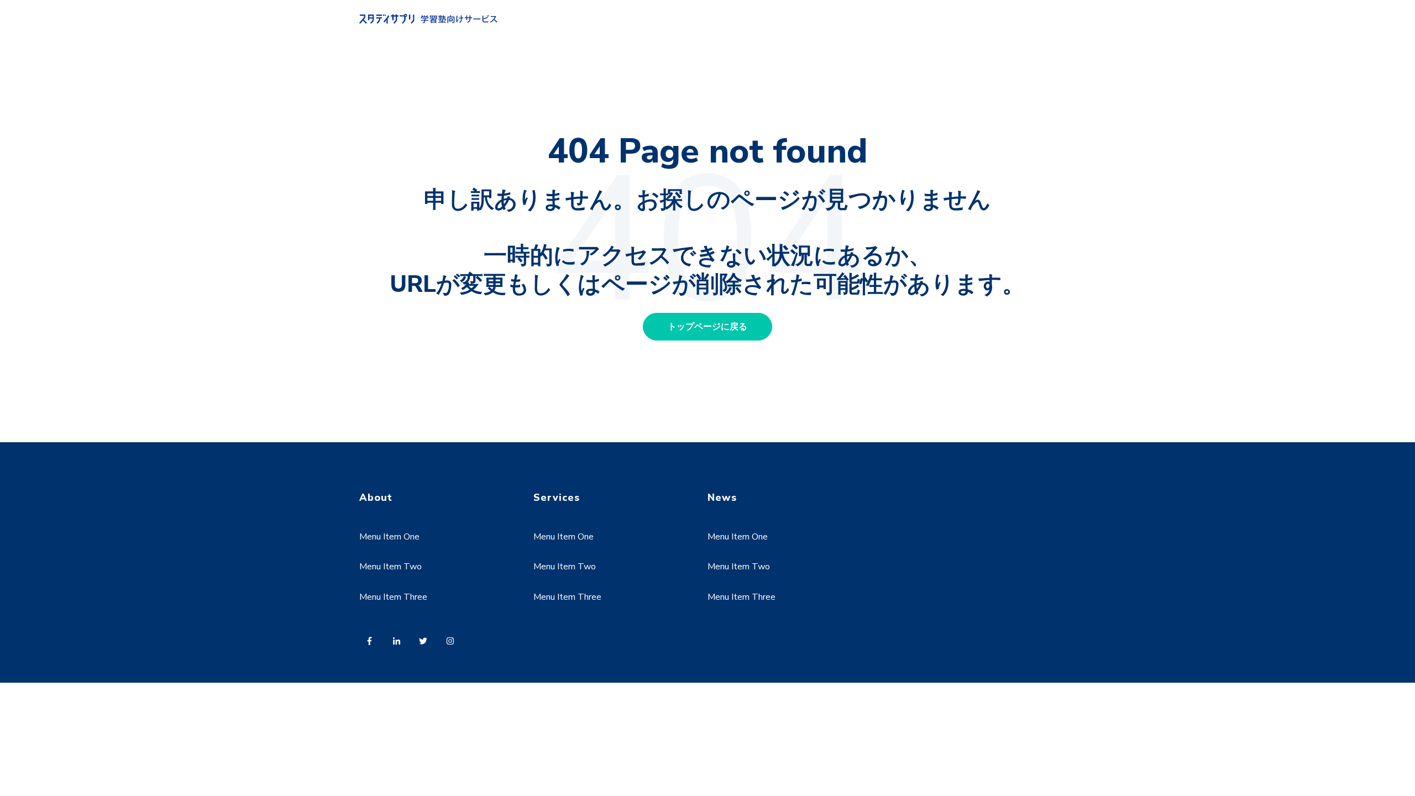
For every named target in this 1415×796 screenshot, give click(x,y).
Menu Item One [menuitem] (389, 537)
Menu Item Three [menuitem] (393, 597)
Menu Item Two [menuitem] (390, 567)
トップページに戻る (707, 327)
